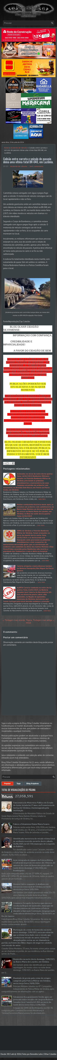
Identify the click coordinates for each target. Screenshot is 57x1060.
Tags (19, 783)
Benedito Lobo (36, 1054)
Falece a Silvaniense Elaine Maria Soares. (31, 824)
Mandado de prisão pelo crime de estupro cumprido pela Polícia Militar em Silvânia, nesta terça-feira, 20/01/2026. (32, 981)
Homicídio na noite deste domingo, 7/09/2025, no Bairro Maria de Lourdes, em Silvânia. (34, 960)
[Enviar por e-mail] (4, 463)
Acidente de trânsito (19, 148)
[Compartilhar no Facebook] (13, 463)
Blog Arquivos (32, 783)
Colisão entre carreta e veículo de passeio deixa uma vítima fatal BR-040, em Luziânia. (28, 160)
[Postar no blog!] (7, 463)
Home (6, 148)
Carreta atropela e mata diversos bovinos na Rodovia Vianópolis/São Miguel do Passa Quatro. (35, 568)
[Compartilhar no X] (10, 463)
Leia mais (42, 499)
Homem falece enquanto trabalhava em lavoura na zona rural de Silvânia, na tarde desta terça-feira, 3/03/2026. (32, 887)
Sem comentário (36, 166)
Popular (7, 783)
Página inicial (29, 621)
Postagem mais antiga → (44, 620)
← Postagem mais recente (13, 620)
